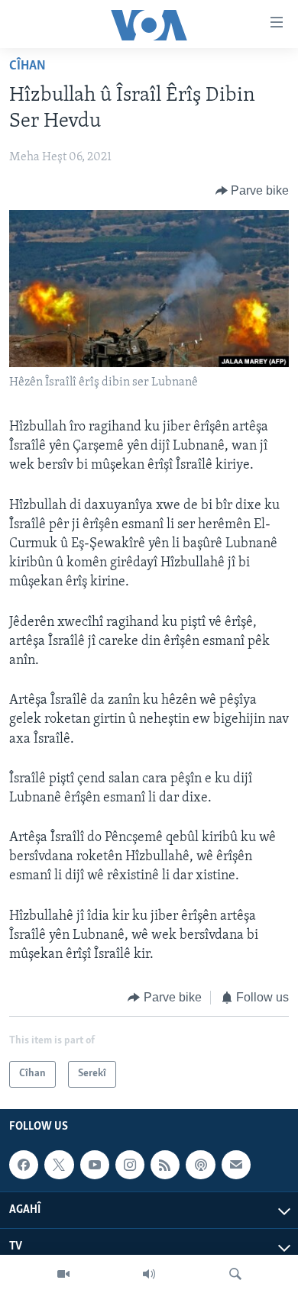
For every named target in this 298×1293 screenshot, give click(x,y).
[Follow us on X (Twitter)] (58, 1164)
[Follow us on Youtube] (94, 1164)
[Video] (63, 1274)
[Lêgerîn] (235, 1274)
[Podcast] (200, 1164)
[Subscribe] (236, 1164)
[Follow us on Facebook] (23, 1164)
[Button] (252, 191)
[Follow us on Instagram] (129, 1164)
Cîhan (27, 66)
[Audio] (149, 1274)
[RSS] (165, 1164)
